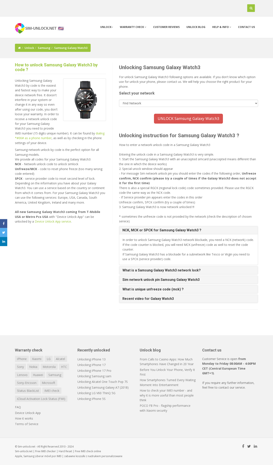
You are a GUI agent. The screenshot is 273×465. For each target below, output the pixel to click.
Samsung (44, 48)
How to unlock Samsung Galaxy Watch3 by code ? (56, 67)
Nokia (33, 367)
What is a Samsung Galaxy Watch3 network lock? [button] (161, 270)
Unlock (105, 27)
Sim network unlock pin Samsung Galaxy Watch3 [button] (161, 280)
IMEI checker (48, 451)
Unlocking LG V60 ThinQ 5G (96, 393)
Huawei (38, 375)
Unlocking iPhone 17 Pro (94, 371)
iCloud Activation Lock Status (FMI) (41, 399)
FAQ (18, 407)
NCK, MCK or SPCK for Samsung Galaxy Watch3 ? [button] (161, 230)
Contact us (246, 27)
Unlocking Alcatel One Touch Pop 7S (102, 382)
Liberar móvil (43, 456)
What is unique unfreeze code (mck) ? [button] (153, 289)
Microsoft (48, 383)
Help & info (220, 27)
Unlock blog (195, 27)
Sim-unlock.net (23, 451)
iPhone (22, 359)
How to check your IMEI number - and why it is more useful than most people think (167, 395)
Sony (20, 367)
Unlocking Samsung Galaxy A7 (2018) (103, 387)
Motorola (49, 367)
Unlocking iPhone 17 (91, 365)
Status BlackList (28, 391)
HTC (64, 367)
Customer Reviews (166, 27)
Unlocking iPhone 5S (91, 399)
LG (49, 359)
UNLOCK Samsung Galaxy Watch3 (188, 118)
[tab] (188, 230)
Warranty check (132, 27)
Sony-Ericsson (26, 383)
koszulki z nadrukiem (88, 456)
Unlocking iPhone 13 (91, 359)
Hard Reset (65, 451)
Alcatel (60, 359)
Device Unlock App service (53, 221)
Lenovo (22, 375)
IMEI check (51, 391)
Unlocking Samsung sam (94, 376)
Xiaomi (36, 359)
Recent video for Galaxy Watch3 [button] (148, 299)
